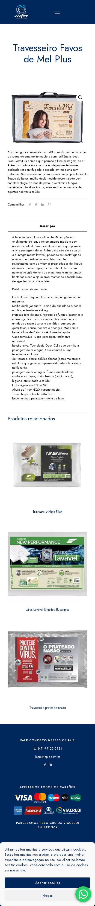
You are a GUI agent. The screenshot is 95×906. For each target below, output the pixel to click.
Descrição (47, 226)
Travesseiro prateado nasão (47, 707)
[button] (80, 97)
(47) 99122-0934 (50, 748)
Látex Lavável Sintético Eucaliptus (47, 609)
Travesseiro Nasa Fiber (48, 511)
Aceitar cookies (47, 882)
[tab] (47, 226)
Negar (47, 895)
